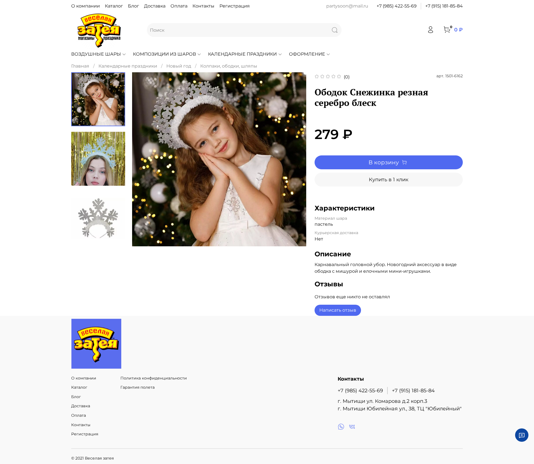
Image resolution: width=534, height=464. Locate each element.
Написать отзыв (337, 310)
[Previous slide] (143, 159)
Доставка (154, 6)
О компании (85, 6)
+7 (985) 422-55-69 (397, 6)
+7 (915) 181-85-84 (444, 6)
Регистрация (234, 6)
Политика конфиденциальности (153, 378)
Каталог (114, 6)
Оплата (178, 6)
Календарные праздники (242, 54)
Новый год (178, 66)
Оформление (307, 54)
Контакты (203, 6)
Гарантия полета (137, 387)
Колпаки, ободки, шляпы (228, 66)
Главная (80, 66)
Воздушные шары (96, 54)
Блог (133, 6)
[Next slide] (295, 159)
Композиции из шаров (164, 54)
